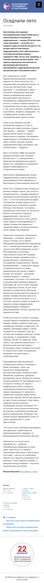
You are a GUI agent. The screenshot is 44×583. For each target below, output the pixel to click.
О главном (10, 517)
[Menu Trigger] (39, 5)
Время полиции (9, 488)
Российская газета (29, 472)
